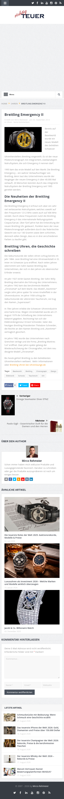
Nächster (40, 420)
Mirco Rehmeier (21, 120)
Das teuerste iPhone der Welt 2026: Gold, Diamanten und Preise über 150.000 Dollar (38, 729)
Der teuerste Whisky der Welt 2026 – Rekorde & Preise (35, 757)
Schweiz (21, 376)
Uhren (9, 122)
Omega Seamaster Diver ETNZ (32, 399)
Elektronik (10, 376)
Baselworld (17, 371)
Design (53, 371)
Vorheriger (24, 396)
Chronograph (41, 371)
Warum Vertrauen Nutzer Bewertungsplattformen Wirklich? (34, 770)
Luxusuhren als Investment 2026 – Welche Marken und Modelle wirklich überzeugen (30, 583)
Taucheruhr (33, 376)
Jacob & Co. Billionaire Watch (19, 628)
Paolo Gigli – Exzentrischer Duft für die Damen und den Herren (27, 425)
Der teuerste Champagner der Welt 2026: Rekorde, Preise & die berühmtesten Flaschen (38, 743)
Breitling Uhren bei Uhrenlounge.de (28, 364)
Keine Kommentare (21, 122)
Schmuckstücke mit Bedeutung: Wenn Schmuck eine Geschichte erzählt (36, 716)
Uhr (43, 376)
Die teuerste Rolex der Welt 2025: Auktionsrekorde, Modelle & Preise (30, 536)
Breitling (29, 371)
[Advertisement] (32, 57)
